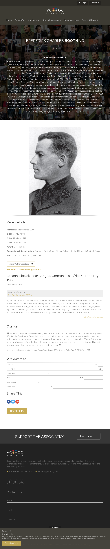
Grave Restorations (52, 20)
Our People (33, 20)
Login (84, 3)
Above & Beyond (90, 20)
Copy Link (15, 411)
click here (95, 536)
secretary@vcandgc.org (48, 471)
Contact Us (95, 3)
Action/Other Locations (19, 264)
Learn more (86, 436)
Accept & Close (11, 543)
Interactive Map (71, 20)
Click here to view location (93, 317)
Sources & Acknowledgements (24, 269)
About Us (19, 20)
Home (9, 20)
